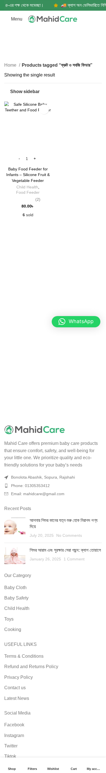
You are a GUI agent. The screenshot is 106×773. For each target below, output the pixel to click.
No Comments (69, 535)
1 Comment (74, 559)
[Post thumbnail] (14, 527)
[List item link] (53, 486)
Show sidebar (25, 91)
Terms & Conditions (24, 656)
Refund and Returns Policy (31, 666)
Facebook (14, 724)
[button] (76, 321)
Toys (9, 619)
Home (11, 65)
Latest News (16, 698)
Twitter (11, 745)
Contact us (15, 687)
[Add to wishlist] (44, 109)
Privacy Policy (18, 677)
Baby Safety (16, 598)
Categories (51, 49)
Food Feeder (28, 192)
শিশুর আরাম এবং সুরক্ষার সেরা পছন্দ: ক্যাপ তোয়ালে (65, 550)
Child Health (27, 187)
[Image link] (53, 429)
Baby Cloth (15, 587)
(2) (37, 199)
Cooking (12, 629)
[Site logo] (53, 19)
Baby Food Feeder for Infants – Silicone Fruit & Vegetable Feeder (28, 174)
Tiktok (10, 756)
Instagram (14, 735)
